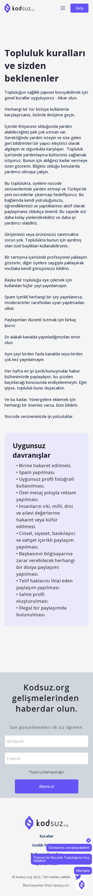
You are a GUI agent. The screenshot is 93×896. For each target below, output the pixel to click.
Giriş (79, 8)
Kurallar (47, 836)
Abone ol (46, 786)
